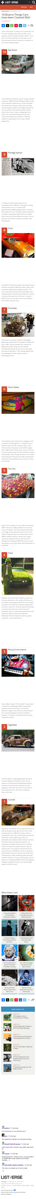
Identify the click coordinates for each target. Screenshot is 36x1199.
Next (31, 7)
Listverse (3, 1181)
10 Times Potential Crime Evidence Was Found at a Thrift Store (21, 1058)
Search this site (33, 2)
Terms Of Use (16, 1185)
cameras (11, 717)
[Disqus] (18, 1148)
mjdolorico (7, 21)
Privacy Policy (25, 1185)
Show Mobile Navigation (3, 2)
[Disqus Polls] (18, 1100)
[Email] (24, 25)
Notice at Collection (6, 1194)
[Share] (3, 25)
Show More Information (29, 2)
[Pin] (16, 25)
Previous (24, 7)
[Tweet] (7, 25)
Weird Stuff (5, 11)
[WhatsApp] (11, 25)
